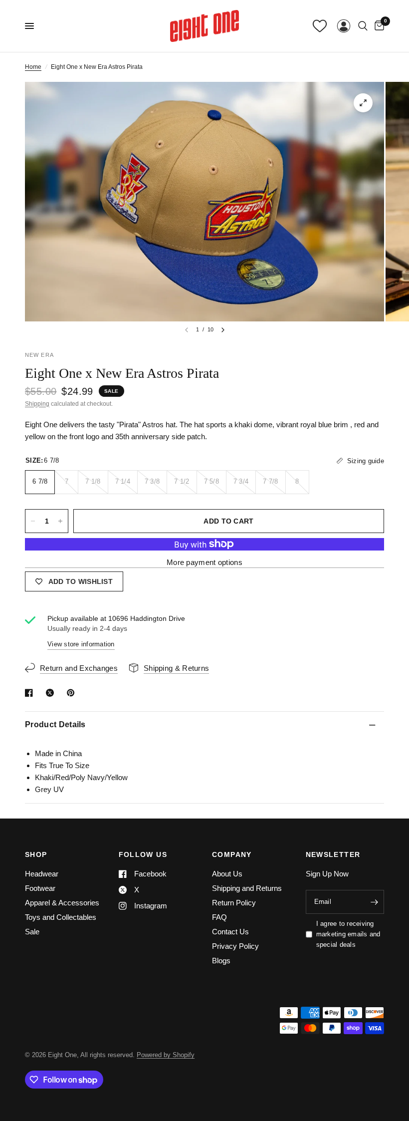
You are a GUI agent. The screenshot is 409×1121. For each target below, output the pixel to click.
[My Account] (344, 26)
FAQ (219, 917)
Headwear (41, 873)
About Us (227, 873)
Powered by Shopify (166, 1055)
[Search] (363, 26)
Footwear (40, 888)
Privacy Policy (235, 946)
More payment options (204, 562)
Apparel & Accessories (62, 902)
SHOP (36, 854)
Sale (32, 931)
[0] (377, 26)
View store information (81, 644)
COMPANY (232, 854)
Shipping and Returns (247, 888)
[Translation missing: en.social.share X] (52, 693)
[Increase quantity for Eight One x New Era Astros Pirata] (60, 521)
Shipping (37, 403)
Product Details (55, 724)
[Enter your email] (374, 902)
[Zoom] (363, 102)
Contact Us (230, 931)
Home (33, 66)
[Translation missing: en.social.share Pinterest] (73, 693)
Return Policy (234, 902)
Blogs (221, 960)
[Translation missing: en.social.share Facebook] (31, 693)
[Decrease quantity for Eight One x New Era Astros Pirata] (32, 521)
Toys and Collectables (60, 917)
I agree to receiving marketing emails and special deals (348, 934)
